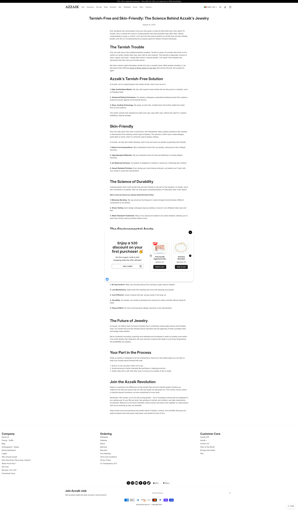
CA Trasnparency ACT (108, 463)
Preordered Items (8, 473)
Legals (4, 453)
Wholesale (104, 437)
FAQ (201, 453)
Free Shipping (105, 453)
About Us (5, 437)
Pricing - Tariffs (7, 440)
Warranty (103, 447)
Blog (3, 444)
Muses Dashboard (9, 450)
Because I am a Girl (9, 470)
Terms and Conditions (108, 457)
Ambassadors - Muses (10, 447)
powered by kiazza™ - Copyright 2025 (149, 504)
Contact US (204, 444)
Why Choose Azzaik (9, 457)
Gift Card (5, 467)
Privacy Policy (105, 460)
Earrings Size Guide (207, 450)
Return (102, 444)
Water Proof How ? (9, 463)
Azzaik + (203, 440)
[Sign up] (229, 493)
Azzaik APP (204, 437)
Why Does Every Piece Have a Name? (16, 460)
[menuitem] (83, 7)
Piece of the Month (207, 447)
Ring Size (103, 450)
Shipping (103, 440)
